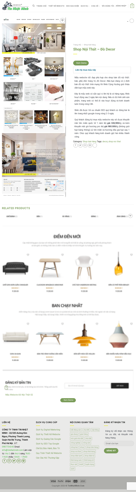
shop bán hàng (92, 447)
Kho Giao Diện (72, 6)
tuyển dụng (90, 464)
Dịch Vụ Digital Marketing (48, 429)
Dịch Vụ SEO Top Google (47, 443)
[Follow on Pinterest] (23, 461)
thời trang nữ (89, 460)
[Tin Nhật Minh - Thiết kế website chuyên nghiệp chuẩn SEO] (15, 6)
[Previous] (3, 411)
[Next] (10, 411)
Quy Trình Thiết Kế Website (49, 453)
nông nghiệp (75, 443)
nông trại (74, 447)
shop (82, 447)
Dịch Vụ (84, 6)
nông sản (86, 443)
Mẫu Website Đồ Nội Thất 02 (19, 394)
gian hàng (84, 434)
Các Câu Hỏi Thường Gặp (47, 458)
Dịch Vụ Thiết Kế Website (48, 434)
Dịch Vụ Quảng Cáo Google (48, 439)
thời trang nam (76, 460)
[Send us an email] (19, 461)
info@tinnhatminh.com (12, 450)
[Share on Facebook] (75, 145)
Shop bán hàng (90, 45)
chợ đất (86, 430)
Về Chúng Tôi (108, 6)
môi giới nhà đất (77, 438)
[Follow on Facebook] (4, 461)
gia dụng (74, 434)
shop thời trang (89, 451)
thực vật (74, 464)
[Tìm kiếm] (34, 5)
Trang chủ (41, 6)
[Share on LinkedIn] (95, 145)
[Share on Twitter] (80, 145)
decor (105, 141)
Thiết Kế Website (56, 6)
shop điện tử (89, 456)
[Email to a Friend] (85, 145)
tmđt (81, 464)
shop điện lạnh (76, 456)
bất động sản (76, 430)
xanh (72, 469)
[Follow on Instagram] (9, 461)
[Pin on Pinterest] (90, 145)
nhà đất (88, 438)
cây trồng (95, 430)
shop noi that (115, 141)
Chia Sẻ (94, 6)
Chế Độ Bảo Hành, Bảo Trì (48, 448)
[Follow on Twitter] (14, 461)
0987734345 (8, 446)
